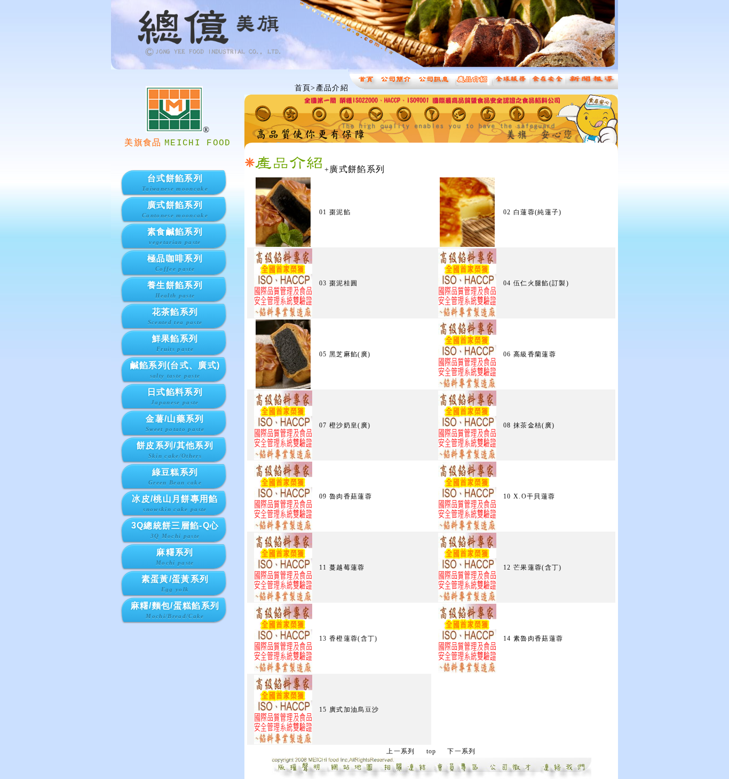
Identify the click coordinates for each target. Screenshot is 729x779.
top (431, 751)
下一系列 (461, 751)
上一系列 (400, 751)
